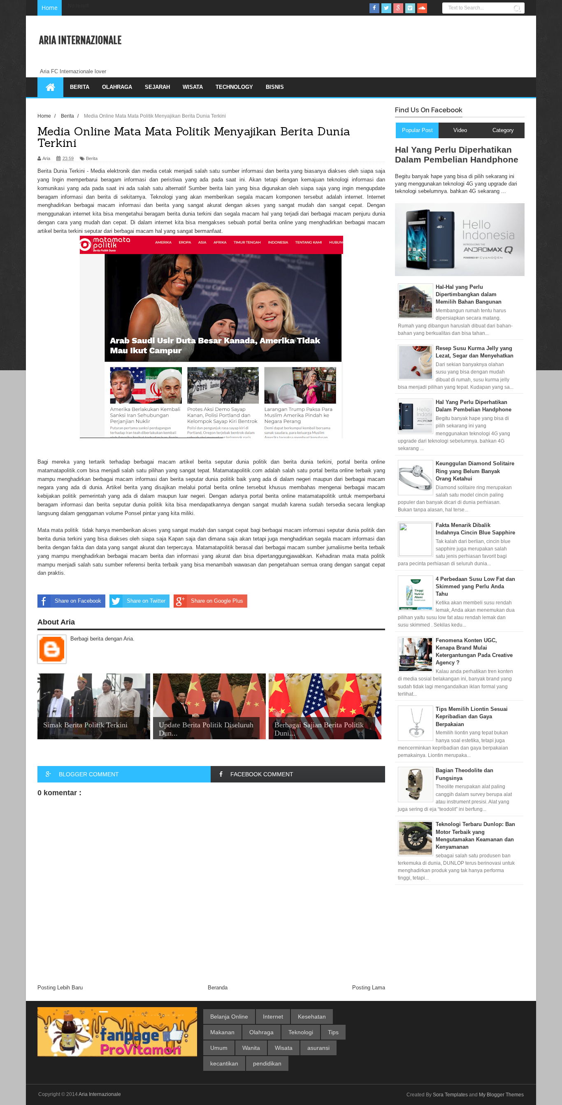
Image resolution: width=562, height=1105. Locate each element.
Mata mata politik (58, 530)
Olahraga (117, 87)
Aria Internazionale (80, 40)
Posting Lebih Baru (60, 987)
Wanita (251, 1048)
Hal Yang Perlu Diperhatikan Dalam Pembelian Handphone (456, 154)
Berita (79, 87)
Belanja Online (229, 1016)
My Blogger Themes (501, 1095)
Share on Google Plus (217, 601)
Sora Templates (450, 1095)
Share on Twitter (146, 601)
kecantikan (224, 1063)
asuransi (318, 1048)
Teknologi (300, 1032)
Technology (234, 87)
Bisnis (275, 87)
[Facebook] (374, 8)
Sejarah (157, 87)
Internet (273, 1016)
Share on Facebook (78, 601)
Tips (333, 1032)
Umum (219, 1048)
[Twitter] (386, 8)
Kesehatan (312, 1016)
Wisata (193, 87)
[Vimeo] (410, 8)
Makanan (222, 1032)
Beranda (218, 987)
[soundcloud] (422, 8)
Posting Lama (368, 987)
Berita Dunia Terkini (61, 171)
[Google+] (398, 8)
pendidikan (267, 1063)
